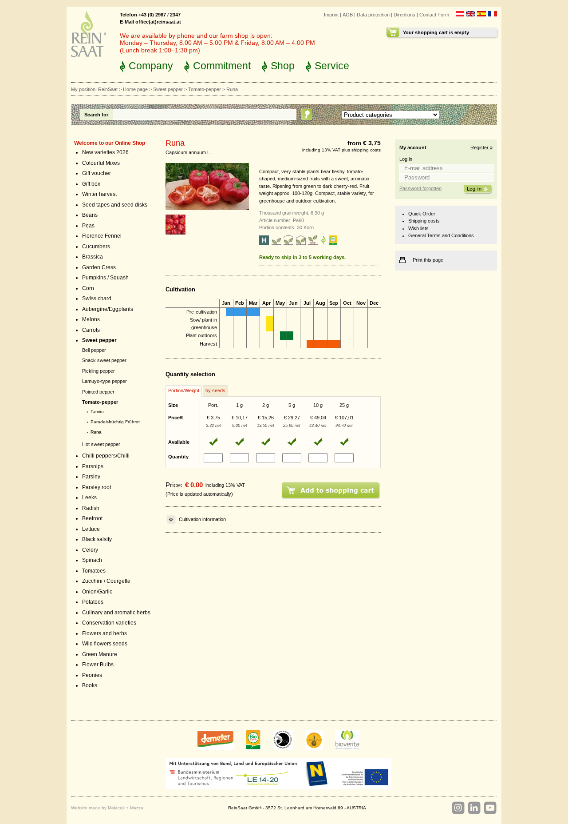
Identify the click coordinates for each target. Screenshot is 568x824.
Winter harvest (99, 194)
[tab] (184, 391)
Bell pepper (94, 350)
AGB (348, 14)
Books (89, 685)
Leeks (89, 497)
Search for (96, 114)
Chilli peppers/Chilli (106, 456)
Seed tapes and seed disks (114, 205)
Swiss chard (96, 298)
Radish (90, 508)
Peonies (92, 675)
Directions (404, 14)
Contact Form (434, 14)
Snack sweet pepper (104, 360)
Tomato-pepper (204, 89)
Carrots (91, 330)
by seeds (215, 390)
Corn (88, 288)
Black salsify (97, 539)
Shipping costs (424, 220)
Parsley (91, 477)
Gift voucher (96, 173)
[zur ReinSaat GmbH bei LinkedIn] (474, 808)
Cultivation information (202, 519)
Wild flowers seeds (104, 644)
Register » (481, 147)
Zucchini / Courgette (106, 581)
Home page (135, 89)
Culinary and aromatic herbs (116, 612)
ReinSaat (108, 89)
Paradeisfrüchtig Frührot (115, 421)
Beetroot (92, 518)
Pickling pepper (98, 371)
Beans (90, 215)
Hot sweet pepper (101, 444)
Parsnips (92, 466)
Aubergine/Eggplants (107, 309)
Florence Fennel (102, 236)
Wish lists (418, 228)
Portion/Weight (183, 390)
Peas (88, 226)
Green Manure (99, 654)
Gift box (91, 184)
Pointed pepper (98, 391)
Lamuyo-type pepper (104, 381)
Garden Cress (99, 267)
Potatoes (92, 602)
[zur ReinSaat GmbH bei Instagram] (458, 808)
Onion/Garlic (97, 592)
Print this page (428, 260)
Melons (91, 319)
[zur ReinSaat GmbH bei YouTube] (490, 808)
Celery (90, 550)
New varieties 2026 (105, 152)
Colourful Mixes (101, 163)
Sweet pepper (168, 89)
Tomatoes (94, 571)
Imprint (331, 14)
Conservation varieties (109, 623)
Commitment (222, 66)
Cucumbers (96, 246)
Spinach (92, 560)
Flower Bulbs (98, 664)
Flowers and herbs (104, 633)
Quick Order (421, 213)
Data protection (373, 14)
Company (151, 66)
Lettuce (91, 529)
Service (332, 66)
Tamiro (97, 411)
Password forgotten (420, 188)
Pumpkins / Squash (105, 278)
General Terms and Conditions (441, 235)
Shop (283, 66)
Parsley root (96, 487)
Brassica (92, 257)
